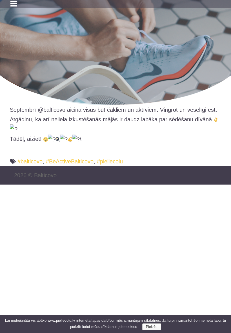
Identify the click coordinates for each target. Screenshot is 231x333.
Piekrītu (151, 327)
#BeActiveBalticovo (70, 161)
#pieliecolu (110, 161)
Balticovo (45, 175)
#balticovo (30, 161)
